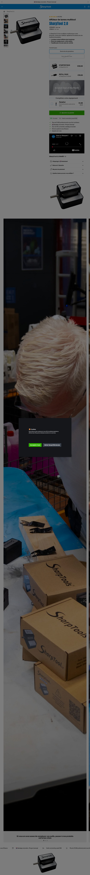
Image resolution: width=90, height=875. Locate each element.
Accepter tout (35, 445)
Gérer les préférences (52, 445)
